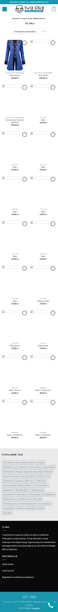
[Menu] (4, 9)
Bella (43, 120)
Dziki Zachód (8, 472)
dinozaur (23, 467)
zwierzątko (7, 513)
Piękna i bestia (24, 485)
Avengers (40, 462)
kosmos (16, 476)
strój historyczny (23, 499)
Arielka (31, 462)
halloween (48, 472)
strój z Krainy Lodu (10, 504)
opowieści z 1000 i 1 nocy (24, 481)
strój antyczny (22, 494)
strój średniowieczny (28, 504)
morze (47, 476)
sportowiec (43, 485)
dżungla (19, 472)
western (19, 508)
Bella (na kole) (43, 301)
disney (39, 467)
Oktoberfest (8, 481)
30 (4, 462)
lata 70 (32, 476)
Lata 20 (24, 476)
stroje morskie (8, 494)
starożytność (8, 490)
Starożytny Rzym (22, 490)
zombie (41, 508)
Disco (31, 467)
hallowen (6, 476)
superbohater (8, 508)
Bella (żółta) (15, 346)
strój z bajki (37, 499)
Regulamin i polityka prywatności (18, 577)
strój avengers (36, 494)
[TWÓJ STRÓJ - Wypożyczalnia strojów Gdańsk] (29, 9)
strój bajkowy (49, 494)
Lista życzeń (8, 570)
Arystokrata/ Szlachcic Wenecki (14, 121)
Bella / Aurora (15, 390)
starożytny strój (37, 490)
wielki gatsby (30, 508)
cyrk (15, 467)
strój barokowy (9, 499)
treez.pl (36, 608)
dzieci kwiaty (49, 467)
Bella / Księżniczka (43, 390)
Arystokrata (15, 75)
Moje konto (8, 564)
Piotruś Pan (41, 481)
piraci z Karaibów (9, 485)
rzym (35, 485)
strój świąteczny (45, 504)
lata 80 (40, 476)
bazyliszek (7, 467)
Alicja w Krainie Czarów (16, 462)
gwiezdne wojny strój (33, 472)
